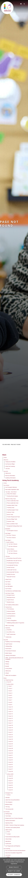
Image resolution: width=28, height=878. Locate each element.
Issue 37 (11, 769)
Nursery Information (10, 475)
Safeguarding (8, 646)
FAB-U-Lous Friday (9, 625)
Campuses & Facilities (10, 461)
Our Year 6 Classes (13, 553)
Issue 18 (11, 725)
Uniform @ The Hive (11, 570)
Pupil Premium (8, 644)
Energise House (11, 595)
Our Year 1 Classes (11, 535)
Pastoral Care (8, 607)
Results (7, 666)
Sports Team (10, 514)
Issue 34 (11, 762)
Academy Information (10, 478)
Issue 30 (11, 753)
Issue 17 (11, 723)
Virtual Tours (8, 579)
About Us (6, 460)
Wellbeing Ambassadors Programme (15, 623)
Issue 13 (11, 714)
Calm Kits (9, 618)
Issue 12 (11, 711)
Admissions (8, 473)
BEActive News (8, 804)
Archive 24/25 (10, 774)
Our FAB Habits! (9, 586)
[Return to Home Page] (14, 8)
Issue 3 (10, 690)
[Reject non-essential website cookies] (14, 870)
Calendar (7, 797)
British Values (8, 653)
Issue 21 (11, 732)
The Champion (8, 802)
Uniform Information (10, 820)
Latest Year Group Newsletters (12, 800)
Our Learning (7, 848)
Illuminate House (11, 597)
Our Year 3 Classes (13, 544)
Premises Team (10, 521)
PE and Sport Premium (10, 651)
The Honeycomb (9, 809)
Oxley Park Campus (11, 493)
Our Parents (7, 811)
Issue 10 (11, 707)
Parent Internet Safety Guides (12, 836)
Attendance (8, 841)
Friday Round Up (9, 680)
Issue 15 (11, 718)
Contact (8, 834)
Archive (8, 795)
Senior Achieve (10, 549)
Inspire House (10, 599)
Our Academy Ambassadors (11, 604)
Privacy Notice (8, 668)
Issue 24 (11, 739)
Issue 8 (10, 702)
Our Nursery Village (10, 464)
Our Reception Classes (12, 530)
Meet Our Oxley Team (10, 498)
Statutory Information (10, 655)
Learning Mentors (11, 616)
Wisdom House (10, 602)
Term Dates (8, 816)
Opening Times (9, 823)
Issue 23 (11, 737)
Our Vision (7, 581)
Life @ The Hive (10, 567)
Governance (8, 648)
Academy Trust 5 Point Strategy (12, 641)
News (5, 678)
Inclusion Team (10, 512)
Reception (7, 528)
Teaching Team (10, 507)
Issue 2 (10, 688)
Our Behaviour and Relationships (13, 591)
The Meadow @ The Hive (13, 563)
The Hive (7, 468)
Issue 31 (11, 755)
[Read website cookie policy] (14, 867)
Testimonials (8, 637)
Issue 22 (11, 734)
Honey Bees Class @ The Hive (14, 558)
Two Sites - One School (10, 492)
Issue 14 (11, 716)
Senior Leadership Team (13, 500)
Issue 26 (11, 744)
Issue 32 (11, 757)
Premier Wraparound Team (13, 517)
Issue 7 (10, 700)
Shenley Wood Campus (12, 496)
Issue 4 (10, 693)
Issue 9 (10, 704)
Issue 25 (11, 741)
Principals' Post (9, 793)
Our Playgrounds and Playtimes (12, 846)
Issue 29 (11, 750)
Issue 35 (11, 764)
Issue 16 (11, 720)
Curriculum (7, 855)
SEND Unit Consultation (10, 675)
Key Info (6, 471)
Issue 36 (11, 767)
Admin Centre (8, 830)
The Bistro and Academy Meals (12, 827)
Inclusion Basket (11, 611)
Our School (6, 485)
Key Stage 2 (8, 540)
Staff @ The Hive (11, 574)
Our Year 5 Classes (13, 551)
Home (5, 457)
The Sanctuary (10, 609)
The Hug (7, 806)
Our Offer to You (11, 632)
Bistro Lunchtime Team (12, 523)
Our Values (8, 584)
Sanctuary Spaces (11, 613)
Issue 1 (10, 686)
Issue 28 (11, 748)
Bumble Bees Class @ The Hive (14, 560)
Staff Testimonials (11, 634)
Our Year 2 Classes (11, 537)
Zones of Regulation (12, 620)
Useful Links (8, 843)
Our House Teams (9, 593)
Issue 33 (11, 760)
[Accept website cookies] (14, 874)
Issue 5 (10, 695)
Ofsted (7, 673)
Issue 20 (11, 730)
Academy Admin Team (12, 505)
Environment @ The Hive (13, 572)
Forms (8, 831)
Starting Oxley (8, 813)
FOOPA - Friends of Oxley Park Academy (14, 825)
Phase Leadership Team (12, 503)
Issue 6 (10, 697)
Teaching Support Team (12, 510)
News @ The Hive (11, 576)
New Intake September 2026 (12, 489)
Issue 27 (11, 746)
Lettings (7, 661)
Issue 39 (9, 682)
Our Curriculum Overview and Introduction (15, 850)
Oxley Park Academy (10, 466)
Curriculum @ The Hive (12, 565)
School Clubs (8, 839)
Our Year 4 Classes (13, 546)
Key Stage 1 (8, 533)
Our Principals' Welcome (11, 487)
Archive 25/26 (10, 684)
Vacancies (7, 628)
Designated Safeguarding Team (14, 526)
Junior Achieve (10, 542)
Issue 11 (11, 709)
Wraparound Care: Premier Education (14, 818)
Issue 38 (11, 771)
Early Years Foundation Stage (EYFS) (13, 853)
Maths (8, 857)
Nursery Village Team (12, 519)
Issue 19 (11, 727)
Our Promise (8, 588)
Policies (7, 664)
